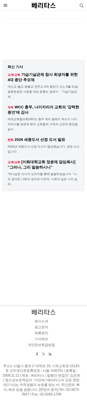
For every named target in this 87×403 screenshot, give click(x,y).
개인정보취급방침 (41, 345)
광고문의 (41, 327)
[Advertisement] (43, 40)
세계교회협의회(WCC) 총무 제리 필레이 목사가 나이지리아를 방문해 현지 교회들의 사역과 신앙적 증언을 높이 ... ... (43, 124)
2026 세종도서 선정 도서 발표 (40, 139)
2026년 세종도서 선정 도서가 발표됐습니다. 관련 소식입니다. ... (43, 149)
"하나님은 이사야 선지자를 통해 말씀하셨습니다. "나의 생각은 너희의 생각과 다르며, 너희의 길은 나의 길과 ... (42, 179)
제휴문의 (41, 333)
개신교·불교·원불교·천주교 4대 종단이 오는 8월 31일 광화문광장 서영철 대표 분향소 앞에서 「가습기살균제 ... (43, 91)
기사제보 (41, 339)
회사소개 (41, 321)
